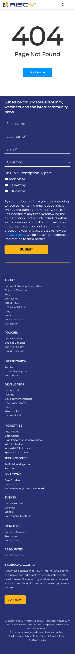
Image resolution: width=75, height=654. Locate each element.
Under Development (17, 371)
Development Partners (18, 398)
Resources (11, 536)
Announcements (15, 319)
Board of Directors (16, 290)
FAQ (7, 294)
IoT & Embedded (14, 444)
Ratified (9, 367)
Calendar (10, 507)
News (8, 315)
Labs (7, 407)
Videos (9, 511)
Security (10, 468)
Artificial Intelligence (17, 464)
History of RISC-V (15, 307)
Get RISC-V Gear (14, 555)
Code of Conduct (15, 342)
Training (9, 394)
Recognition (12, 540)
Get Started (12, 390)
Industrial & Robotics (17, 448)
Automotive (12, 431)
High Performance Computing (23, 439)
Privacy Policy (15, 234)
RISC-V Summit (14, 503)
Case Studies (12, 480)
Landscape (11, 484)
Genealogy (11, 323)
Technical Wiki (13, 415)
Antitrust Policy (14, 346)
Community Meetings (18, 516)
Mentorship (11, 411)
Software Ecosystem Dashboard (24, 488)
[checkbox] (37, 185)
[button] (70, 4)
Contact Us (11, 298)
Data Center (12, 435)
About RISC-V (13, 302)
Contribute (11, 375)
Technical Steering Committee (23, 286)
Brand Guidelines (15, 351)
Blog (7, 311)
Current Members (15, 532)
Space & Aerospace (16, 452)
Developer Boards (16, 403)
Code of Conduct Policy (53, 636)
